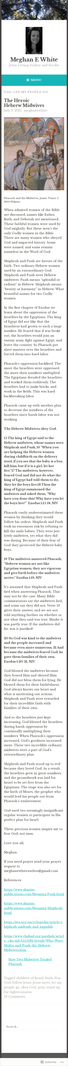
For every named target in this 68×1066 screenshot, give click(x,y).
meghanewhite (36, 110)
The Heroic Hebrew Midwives (24, 103)
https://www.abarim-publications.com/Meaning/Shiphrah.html (33, 908)
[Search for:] (34, 1026)
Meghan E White (34, 59)
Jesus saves (41, 982)
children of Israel (29, 978)
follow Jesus (21, 982)
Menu (36, 80)
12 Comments (14, 996)
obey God (28, 987)
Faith (49, 978)
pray (41, 987)
